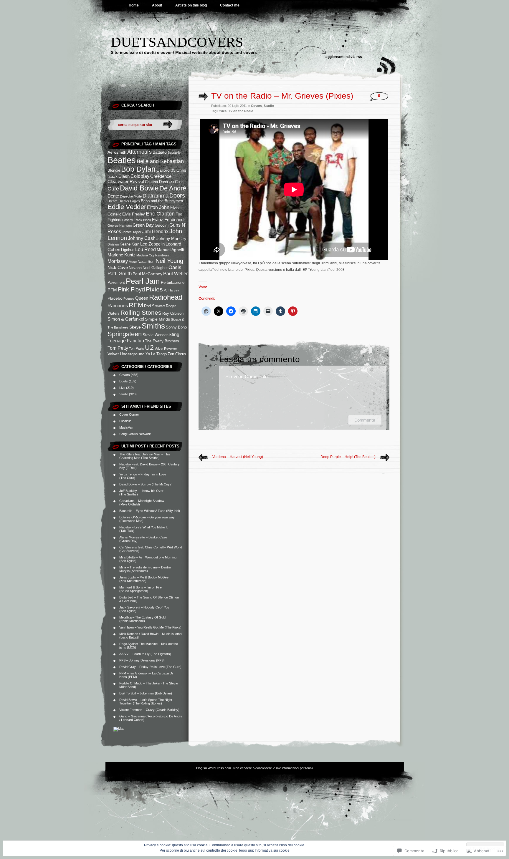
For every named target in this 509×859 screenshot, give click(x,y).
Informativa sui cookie (272, 850)
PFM (112, 289)
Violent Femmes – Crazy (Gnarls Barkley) (149, 710)
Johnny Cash (142, 238)
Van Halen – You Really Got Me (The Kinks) (150, 627)
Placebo (115, 298)
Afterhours (139, 152)
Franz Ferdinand (168, 219)
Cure (113, 189)
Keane (125, 244)
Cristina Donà (156, 182)
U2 (149, 347)
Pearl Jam (143, 281)
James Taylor (131, 232)
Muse (133, 261)
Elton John (158, 207)
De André (172, 188)
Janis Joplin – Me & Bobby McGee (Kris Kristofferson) (143, 579)
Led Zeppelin (152, 243)
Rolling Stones (140, 312)
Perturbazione (172, 283)
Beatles (122, 160)
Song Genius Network (135, 434)
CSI (171, 182)
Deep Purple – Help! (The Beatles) (348, 457)
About (157, 5)
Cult (178, 182)
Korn (135, 244)
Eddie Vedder (127, 206)
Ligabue (127, 250)
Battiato (160, 152)
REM (136, 305)
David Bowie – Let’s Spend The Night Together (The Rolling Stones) (145, 701)
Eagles (135, 201)
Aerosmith (117, 152)
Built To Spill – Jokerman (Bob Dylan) (145, 693)
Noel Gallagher (155, 268)
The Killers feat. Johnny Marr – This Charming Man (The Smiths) (144, 456)
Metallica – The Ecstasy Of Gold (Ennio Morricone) (142, 619)
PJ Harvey (171, 290)
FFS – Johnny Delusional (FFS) (142, 660)
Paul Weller (175, 273)
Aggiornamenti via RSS (343, 57)
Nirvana (135, 268)
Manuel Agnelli (170, 249)
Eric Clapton (160, 214)
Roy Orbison (173, 313)
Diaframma (155, 196)
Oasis (174, 267)
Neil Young (169, 261)
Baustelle (174, 152)
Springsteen (125, 334)
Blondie (114, 170)
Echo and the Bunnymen (162, 201)
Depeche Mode (131, 196)
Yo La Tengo (156, 354)
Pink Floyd (131, 289)
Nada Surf (146, 262)
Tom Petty (118, 348)
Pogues (128, 298)
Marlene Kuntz (121, 254)
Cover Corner (129, 414)
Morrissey (118, 261)
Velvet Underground (126, 353)
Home (134, 5)
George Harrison (120, 225)
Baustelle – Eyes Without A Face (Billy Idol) (149, 511)
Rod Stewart (154, 306)
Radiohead (165, 297)
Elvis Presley (133, 214)
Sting (173, 334)
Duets (123, 381)
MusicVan (126, 427)
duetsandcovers (177, 42)
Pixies (154, 289)
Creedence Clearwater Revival (139, 179)
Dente (113, 195)
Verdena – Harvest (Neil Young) (237, 457)
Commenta (364, 419)
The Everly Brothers (162, 341)
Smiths (153, 326)
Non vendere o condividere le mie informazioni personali (273, 768)
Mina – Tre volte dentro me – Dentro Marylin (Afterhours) (145, 569)
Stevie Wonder (155, 335)
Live (122, 387)
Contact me (229, 5)
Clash (124, 176)
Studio (123, 394)
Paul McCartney (147, 273)
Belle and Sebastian (160, 161)
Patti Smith (120, 273)
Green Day (143, 225)
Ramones (118, 305)
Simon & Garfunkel (126, 318)
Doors (177, 195)
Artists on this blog (191, 5)
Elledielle (125, 421)
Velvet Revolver (166, 348)
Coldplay (139, 176)
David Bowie (139, 188)
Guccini (161, 225)
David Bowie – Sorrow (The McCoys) (146, 484)
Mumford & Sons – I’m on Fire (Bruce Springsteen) (140, 589)
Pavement (116, 283)
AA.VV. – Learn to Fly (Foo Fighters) (145, 654)
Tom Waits (136, 348)
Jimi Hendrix (155, 231)
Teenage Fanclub (126, 340)
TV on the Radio (240, 111)
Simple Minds (157, 319)
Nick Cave (118, 267)
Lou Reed (145, 249)
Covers (124, 375)
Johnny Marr (168, 238)
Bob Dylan (138, 169)
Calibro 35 (166, 170)
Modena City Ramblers (152, 255)
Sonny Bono (176, 327)
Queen (141, 298)
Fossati (127, 220)
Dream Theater (118, 201)
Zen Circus (177, 354)
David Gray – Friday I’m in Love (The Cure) (150, 667)
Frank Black (142, 220)
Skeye (135, 327)
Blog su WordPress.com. (214, 768)
